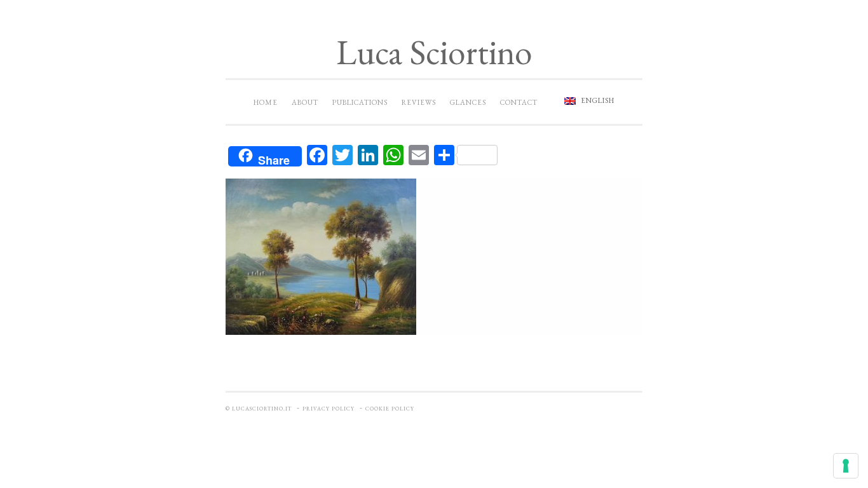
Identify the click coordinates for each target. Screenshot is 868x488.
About (305, 102)
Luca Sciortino (434, 51)
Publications (360, 102)
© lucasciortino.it (259, 408)
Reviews (419, 102)
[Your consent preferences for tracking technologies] (846, 466)
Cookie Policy (389, 408)
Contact (519, 102)
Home (266, 102)
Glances (468, 102)
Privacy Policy (328, 408)
